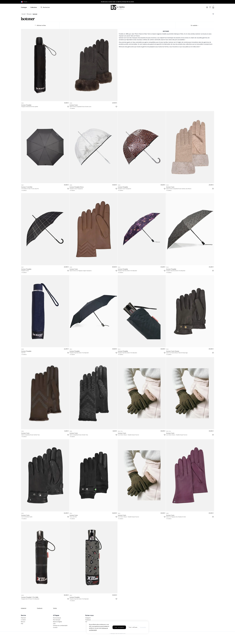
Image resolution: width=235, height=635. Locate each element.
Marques (29, 14)
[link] (45, 65)
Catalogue (24, 7)
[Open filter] (213, 14)
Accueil (23, 14)
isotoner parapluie (26, 105)
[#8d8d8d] (121, 354)
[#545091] (22, 354)
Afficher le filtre (41, 25)
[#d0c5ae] (72, 108)
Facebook (39, 608)
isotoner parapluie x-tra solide (29, 597)
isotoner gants (74, 105)
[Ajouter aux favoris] (68, 106)
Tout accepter (119, 627)
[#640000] (77, 354)
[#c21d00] (173, 518)
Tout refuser (133, 627)
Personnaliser (143, 627)
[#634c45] (70, 108)
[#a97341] (176, 518)
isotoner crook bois (26, 187)
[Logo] (117, 7)
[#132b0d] (118, 518)
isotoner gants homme (172, 351)
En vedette (194, 25)
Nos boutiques (57, 617)
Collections (33, 7)
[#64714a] (70, 354)
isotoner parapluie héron (77, 187)
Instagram (23, 608)
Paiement (23, 617)
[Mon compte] (207, 7)
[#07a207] (118, 354)
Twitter (55, 608)
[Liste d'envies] (210, 7)
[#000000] (22, 190)
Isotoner (35, 14)
